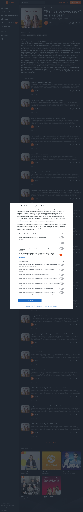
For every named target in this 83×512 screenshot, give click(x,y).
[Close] (69, 206)
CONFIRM (30, 300)
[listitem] (41, 234)
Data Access (39, 306)
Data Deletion (29, 306)
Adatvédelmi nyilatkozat (51, 306)
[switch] (61, 237)
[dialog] (41, 256)
